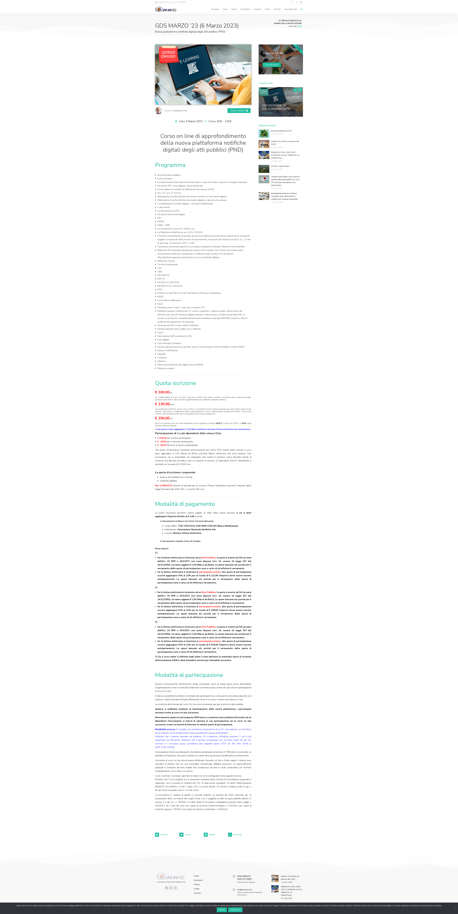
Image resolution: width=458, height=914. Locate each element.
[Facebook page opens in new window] (292, 2)
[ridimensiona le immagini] (281, 102)
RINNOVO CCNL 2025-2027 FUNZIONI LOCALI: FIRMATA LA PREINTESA (285, 155)
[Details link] (264, 102)
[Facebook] (166, 888)
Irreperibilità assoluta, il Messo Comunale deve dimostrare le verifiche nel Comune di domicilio (284, 196)
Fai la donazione (272, 65)
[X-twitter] (171, 888)
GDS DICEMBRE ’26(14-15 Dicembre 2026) (276, 107)
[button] (166, 835)
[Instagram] (175, 888)
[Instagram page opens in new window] (301, 2)
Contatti (197, 893)
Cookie (196, 889)
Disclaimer (198, 880)
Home (196, 876)
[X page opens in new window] (296, 2)
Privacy (197, 884)
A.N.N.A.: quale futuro (280, 166)
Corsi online (267, 113)
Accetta (222, 910)
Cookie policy (235, 910)
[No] (455, 908)
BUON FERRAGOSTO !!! (281, 131)
